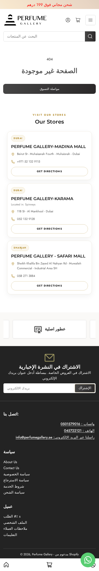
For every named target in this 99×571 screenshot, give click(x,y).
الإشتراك (85, 388)
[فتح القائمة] (90, 20)
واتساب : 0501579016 (77, 423)
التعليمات (10, 534)
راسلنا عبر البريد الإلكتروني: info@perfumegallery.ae (55, 437)
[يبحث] (90, 36)
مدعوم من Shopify (67, 554)
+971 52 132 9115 (28, 161)
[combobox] (49, 36)
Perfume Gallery (42, 554)
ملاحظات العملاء (15, 528)
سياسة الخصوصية (16, 474)
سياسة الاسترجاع (16, 480)
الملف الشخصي (15, 522)
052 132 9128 (26, 219)
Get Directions (49, 171)
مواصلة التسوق (49, 89)
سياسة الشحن (14, 492)
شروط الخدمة (13, 486)
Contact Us (11, 467)
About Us (10, 461)
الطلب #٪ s (11, 516)
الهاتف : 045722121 (79, 430)
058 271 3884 (26, 276)
